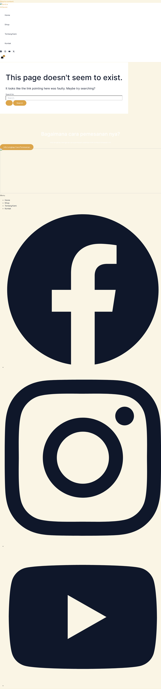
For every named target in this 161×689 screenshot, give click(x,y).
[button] (80, 195)
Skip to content (7, 1)
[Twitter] (14, 51)
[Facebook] (1, 51)
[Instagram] (5, 51)
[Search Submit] (9, 103)
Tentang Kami (11, 34)
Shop (7, 24)
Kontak (8, 43)
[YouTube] (9, 51)
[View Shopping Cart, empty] (2, 57)
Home (7, 15)
